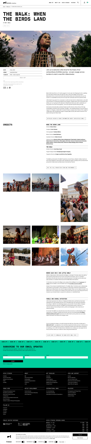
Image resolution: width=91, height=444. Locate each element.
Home (4, 6)
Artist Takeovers (28, 394)
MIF (25, 376)
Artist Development (31, 388)
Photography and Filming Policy (74, 391)
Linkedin (4, 412)
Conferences (5, 395)
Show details (61, 441)
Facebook (82, 282)
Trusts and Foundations (73, 382)
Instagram (5, 409)
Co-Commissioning (50, 391)
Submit (13, 361)
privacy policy (9, 363)
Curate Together (49, 379)
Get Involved (50, 373)
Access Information (7, 377)
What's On (57, 2)
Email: (47, 355)
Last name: (27, 355)
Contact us (27, 382)
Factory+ (73, 2)
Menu (50, 2)
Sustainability (27, 379)
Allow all (80, 434)
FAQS (4, 380)
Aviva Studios (65, 2)
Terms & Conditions (72, 392)
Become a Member (71, 377)
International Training (50, 392)
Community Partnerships (51, 380)
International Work (52, 388)
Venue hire (6, 388)
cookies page (52, 438)
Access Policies (71, 395)
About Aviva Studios (29, 377)
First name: (5, 355)
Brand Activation (6, 399)
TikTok (4, 414)
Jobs (26, 384)
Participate (48, 377)
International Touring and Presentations (54, 394)
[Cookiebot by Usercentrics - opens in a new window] (9, 442)
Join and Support (73, 373)
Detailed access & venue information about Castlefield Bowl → (66, 118)
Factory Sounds (28, 391)
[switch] (34, 442)
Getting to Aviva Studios (8, 379)
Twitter (47, 283)
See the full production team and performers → (61, 167)
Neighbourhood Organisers (52, 382)
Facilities (5, 376)
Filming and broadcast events (9, 391)
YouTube (5, 411)
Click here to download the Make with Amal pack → (62, 335)
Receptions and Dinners (8, 392)
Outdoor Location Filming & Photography (11, 400)
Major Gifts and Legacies (73, 384)
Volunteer (48, 376)
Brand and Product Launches (9, 394)
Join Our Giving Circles (72, 379)
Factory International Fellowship (31, 392)
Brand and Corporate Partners (74, 380)
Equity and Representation (30, 380)
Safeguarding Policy (72, 394)
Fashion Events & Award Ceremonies (10, 397)
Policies (70, 388)
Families (4, 382)
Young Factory (49, 384)
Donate (69, 376)
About (26, 373)
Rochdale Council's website (75, 283)
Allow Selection (80, 437)
